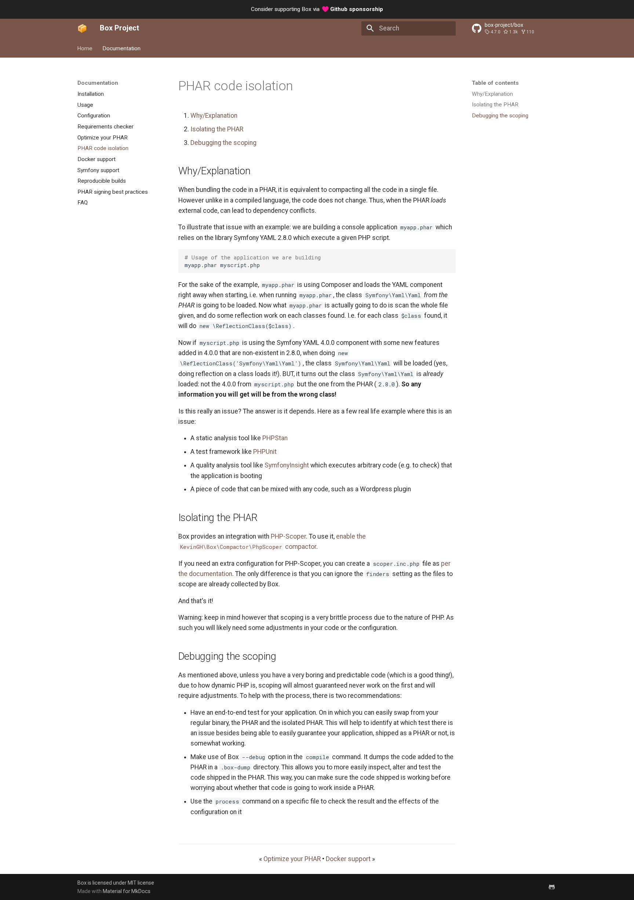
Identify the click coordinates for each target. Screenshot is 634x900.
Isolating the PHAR (216, 129)
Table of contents (495, 83)
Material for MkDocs (126, 891)
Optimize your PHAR (292, 859)
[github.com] (552, 886)
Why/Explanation (213, 115)
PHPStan (275, 438)
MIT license (141, 883)
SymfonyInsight (287, 465)
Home (85, 48)
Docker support (348, 859)
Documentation (121, 48)
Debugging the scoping (223, 142)
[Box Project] (82, 28)
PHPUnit (265, 451)
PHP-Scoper (288, 536)
